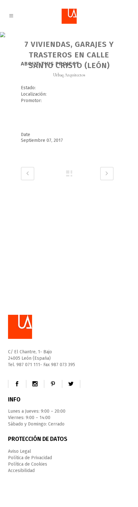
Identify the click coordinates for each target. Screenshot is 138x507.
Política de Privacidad (30, 457)
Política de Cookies (27, 464)
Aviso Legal (19, 451)
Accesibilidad (21, 470)
